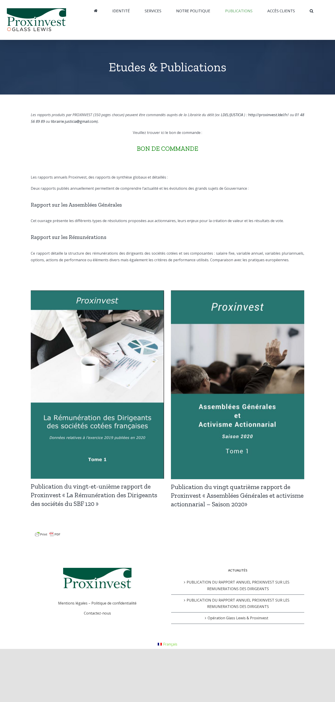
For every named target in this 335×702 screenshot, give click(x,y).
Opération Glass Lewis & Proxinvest (238, 617)
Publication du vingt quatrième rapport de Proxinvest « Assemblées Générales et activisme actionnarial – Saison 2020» (237, 495)
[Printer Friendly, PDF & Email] (48, 534)
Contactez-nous (97, 613)
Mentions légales (73, 603)
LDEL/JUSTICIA (232, 114)
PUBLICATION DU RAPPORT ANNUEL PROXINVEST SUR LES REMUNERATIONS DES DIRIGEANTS (238, 585)
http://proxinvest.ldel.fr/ (268, 114)
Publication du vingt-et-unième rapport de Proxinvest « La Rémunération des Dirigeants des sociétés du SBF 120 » (94, 495)
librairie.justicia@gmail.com (74, 121)
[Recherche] (311, 10)
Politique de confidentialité (114, 603)
